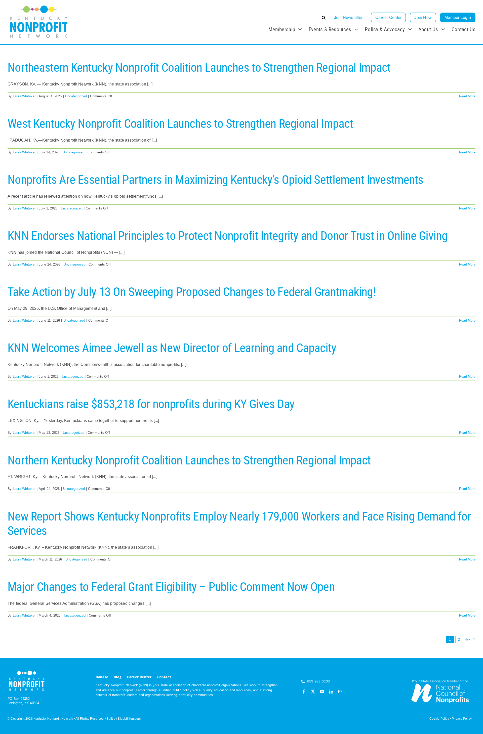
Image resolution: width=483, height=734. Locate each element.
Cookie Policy (439, 718)
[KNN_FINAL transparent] (39, 6)
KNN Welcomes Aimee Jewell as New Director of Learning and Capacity (172, 348)
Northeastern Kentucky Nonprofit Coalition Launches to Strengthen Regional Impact (199, 67)
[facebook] (304, 691)
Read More (467, 96)
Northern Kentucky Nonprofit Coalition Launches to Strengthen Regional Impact (189, 460)
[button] (286, 18)
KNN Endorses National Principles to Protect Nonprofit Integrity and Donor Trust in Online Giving (228, 236)
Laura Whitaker (24, 96)
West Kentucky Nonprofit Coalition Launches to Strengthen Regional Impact (180, 123)
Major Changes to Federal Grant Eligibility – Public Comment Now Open (171, 587)
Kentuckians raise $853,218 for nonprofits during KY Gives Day (151, 404)
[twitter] (313, 691)
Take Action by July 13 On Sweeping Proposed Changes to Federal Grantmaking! (192, 292)
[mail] (340, 691)
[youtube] (322, 691)
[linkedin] (331, 691)
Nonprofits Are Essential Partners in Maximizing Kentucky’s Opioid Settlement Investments (215, 179)
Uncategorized (76, 96)
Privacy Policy (462, 718)
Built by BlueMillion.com (123, 718)
